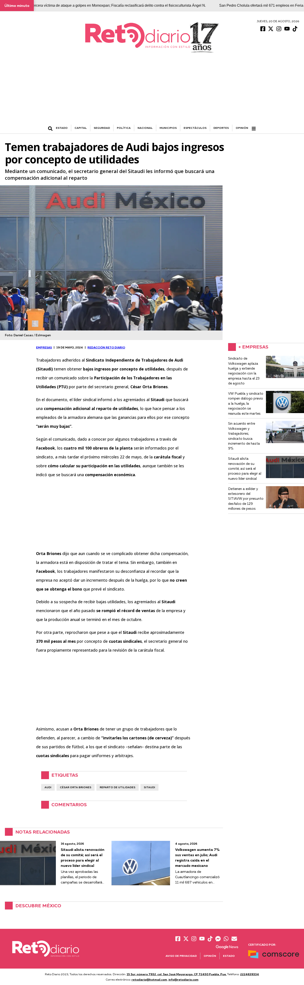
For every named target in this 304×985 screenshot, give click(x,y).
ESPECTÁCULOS (195, 127)
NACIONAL (145, 127)
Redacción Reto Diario (106, 347)
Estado (229, 955)
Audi (48, 787)
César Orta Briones (75, 787)
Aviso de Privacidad (181, 955)
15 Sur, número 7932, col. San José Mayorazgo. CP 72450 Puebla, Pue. (177, 974)
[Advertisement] (152, 91)
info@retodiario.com (183, 979)
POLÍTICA (124, 127)
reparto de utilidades (117, 787)
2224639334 (249, 974)
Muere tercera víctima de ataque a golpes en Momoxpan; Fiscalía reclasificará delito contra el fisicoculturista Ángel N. (113, 5)
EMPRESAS (44, 347)
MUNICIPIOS (168, 127)
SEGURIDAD (102, 127)
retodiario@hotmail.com (149, 979)
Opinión (242, 127)
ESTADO (62, 127)
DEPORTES (221, 127)
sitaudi (149, 787)
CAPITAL (81, 127)
